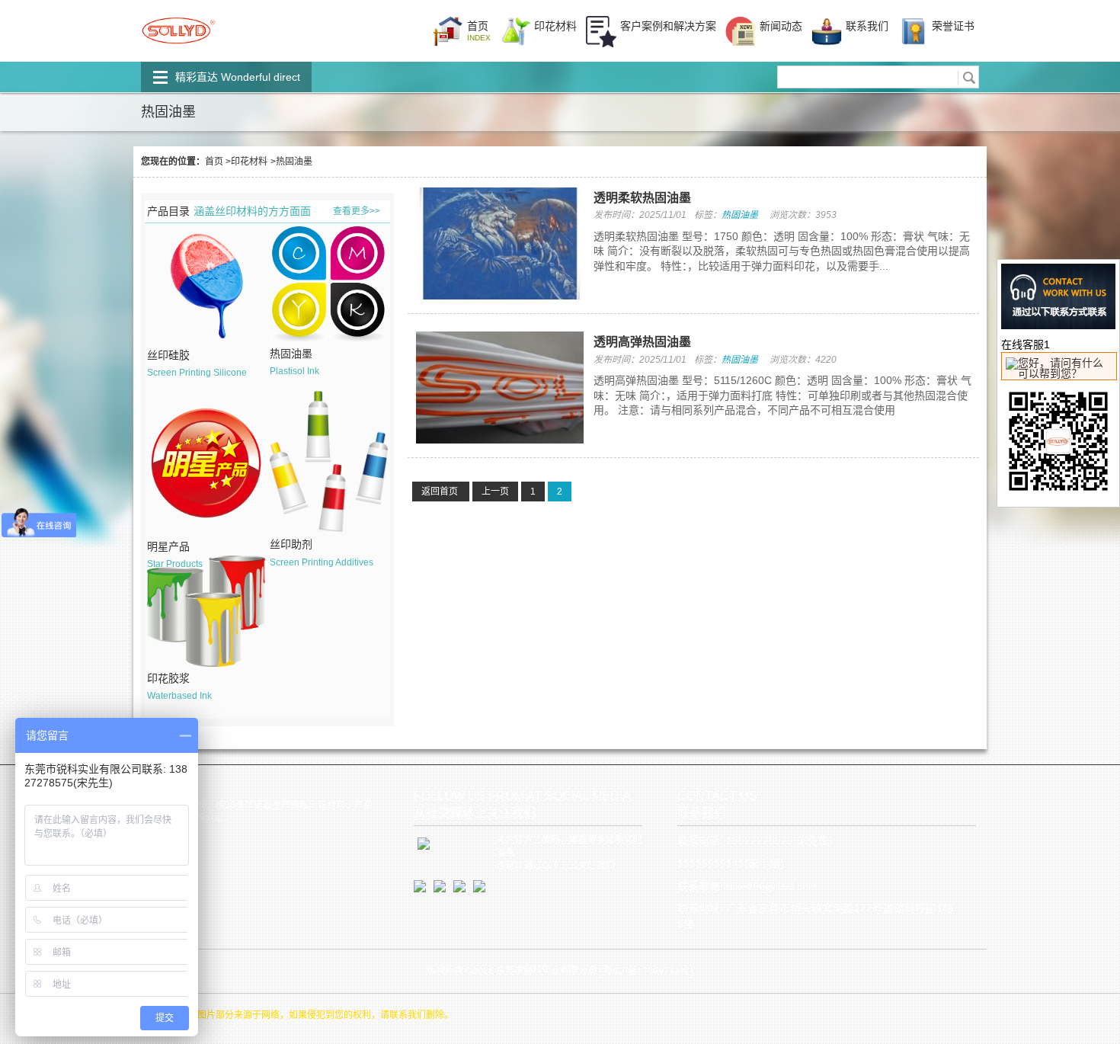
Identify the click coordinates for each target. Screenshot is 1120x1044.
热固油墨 (740, 215)
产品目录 (168, 211)
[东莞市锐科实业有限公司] (178, 49)
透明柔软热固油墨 (642, 197)
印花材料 (249, 161)
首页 (214, 161)
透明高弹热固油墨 (642, 341)
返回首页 (440, 491)
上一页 (495, 491)
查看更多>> (356, 211)
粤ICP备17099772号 (646, 971)
